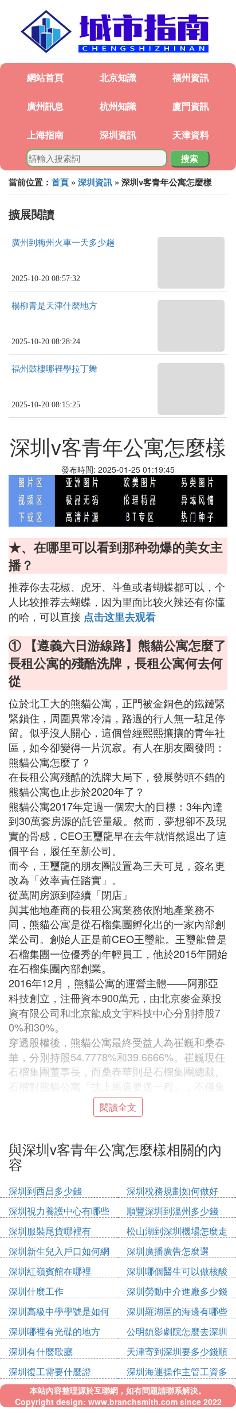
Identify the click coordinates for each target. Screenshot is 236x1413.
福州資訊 (190, 77)
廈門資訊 (190, 105)
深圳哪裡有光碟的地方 (54, 1331)
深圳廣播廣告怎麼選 (168, 1251)
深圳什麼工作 (36, 1291)
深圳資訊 (118, 134)
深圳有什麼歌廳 (41, 1351)
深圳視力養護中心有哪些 (59, 1210)
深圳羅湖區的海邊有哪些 (177, 1311)
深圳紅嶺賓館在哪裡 (50, 1271)
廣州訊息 (45, 105)
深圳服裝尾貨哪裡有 (50, 1230)
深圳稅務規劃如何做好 (172, 1190)
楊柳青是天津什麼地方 (54, 305)
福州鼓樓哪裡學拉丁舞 (54, 368)
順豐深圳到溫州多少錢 (172, 1210)
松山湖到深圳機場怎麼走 (177, 1230)
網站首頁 (45, 77)
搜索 (189, 158)
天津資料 (190, 134)
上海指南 (45, 134)
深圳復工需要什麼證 (50, 1371)
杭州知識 (118, 105)
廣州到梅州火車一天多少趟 (63, 242)
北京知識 (118, 77)
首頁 (60, 182)
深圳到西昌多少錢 (45, 1190)
